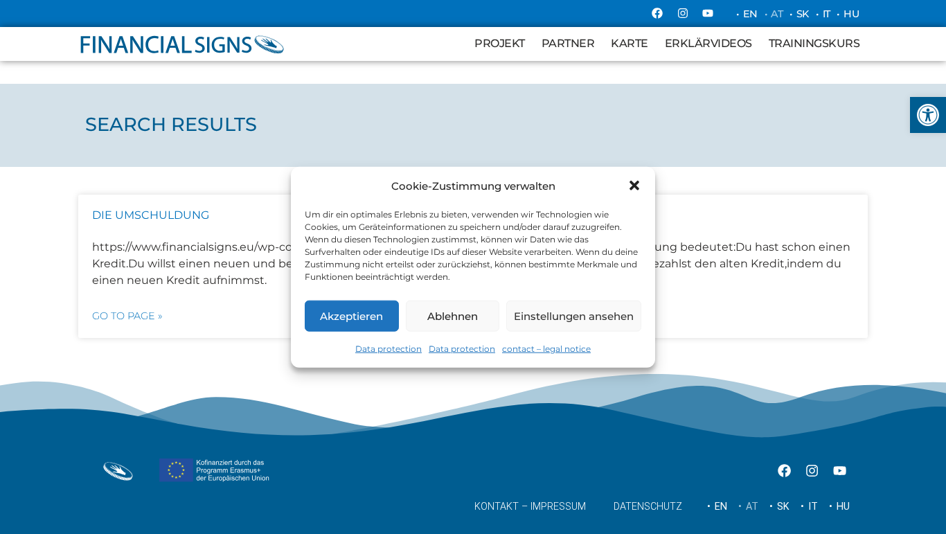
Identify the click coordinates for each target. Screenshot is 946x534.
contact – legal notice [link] (546, 349)
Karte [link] (629, 43)
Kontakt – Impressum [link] (530, 507)
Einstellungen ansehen (574, 315)
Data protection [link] (388, 349)
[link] (928, 115)
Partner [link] (568, 43)
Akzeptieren (351, 315)
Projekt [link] (499, 43)
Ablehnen (452, 315)
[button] (634, 186)
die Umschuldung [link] (150, 215)
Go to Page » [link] (127, 316)
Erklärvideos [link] (708, 43)
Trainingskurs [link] (814, 43)
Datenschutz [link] (648, 507)
